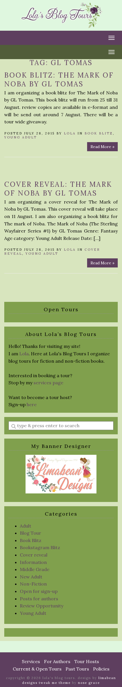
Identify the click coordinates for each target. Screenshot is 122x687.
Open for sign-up (39, 591)
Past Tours (77, 669)
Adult (25, 526)
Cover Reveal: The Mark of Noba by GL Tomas (58, 189)
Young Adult (20, 137)
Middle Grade (34, 569)
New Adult (31, 577)
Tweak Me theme (55, 683)
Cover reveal (33, 555)
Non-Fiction (33, 584)
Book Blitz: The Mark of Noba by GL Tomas (59, 79)
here (32, 404)
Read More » (102, 146)
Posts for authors (39, 598)
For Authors (57, 661)
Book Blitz (99, 133)
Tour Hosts (86, 661)
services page (48, 382)
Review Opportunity (41, 606)
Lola (70, 133)
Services (31, 661)
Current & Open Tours (37, 669)
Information (33, 562)
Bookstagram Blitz (40, 547)
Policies (101, 669)
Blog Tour (30, 533)
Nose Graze (89, 683)
